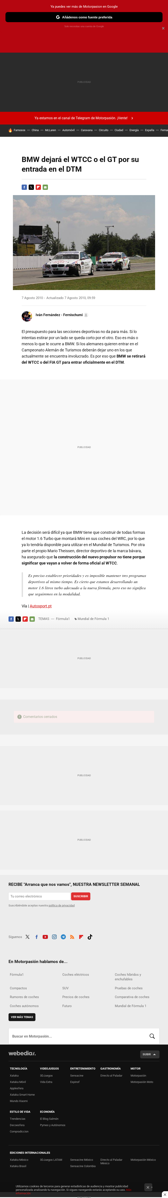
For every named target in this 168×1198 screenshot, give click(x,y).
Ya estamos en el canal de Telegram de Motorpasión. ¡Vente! (81, 118)
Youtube (45, 936)
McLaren (50, 130)
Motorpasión (138, 1075)
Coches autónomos (24, 1006)
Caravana (87, 130)
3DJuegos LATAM (51, 1159)
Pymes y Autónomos (52, 1125)
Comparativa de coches (132, 997)
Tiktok (89, 936)
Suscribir (81, 896)
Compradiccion (19, 1131)
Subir (147, 1054)
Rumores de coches (24, 997)
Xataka (14, 1075)
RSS (72, 936)
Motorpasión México (143, 1159)
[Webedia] (22, 1053)
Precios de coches (75, 997)
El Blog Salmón (49, 1118)
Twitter (31, 187)
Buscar (152, 1036)
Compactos (18, 988)
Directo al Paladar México (111, 1161)
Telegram (63, 936)
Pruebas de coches (129, 988)
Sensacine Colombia (83, 1166)
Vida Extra (46, 1082)
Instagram (54, 936)
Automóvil (68, 130)
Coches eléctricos (75, 975)
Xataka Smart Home (22, 1094)
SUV (65, 988)
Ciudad (119, 130)
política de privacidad (62, 905)
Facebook (24, 187)
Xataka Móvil (18, 1082)
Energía (134, 130)
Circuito (103, 130)
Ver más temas (22, 1017)
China (35, 130)
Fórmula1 (63, 619)
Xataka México (19, 1159)
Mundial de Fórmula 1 (93, 619)
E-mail (45, 187)
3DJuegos (46, 1075)
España (149, 130)
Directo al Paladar (111, 1075)
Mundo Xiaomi (19, 1101)
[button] (61, 315)
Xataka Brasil (18, 1166)
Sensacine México (81, 1159)
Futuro (67, 1006)
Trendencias (17, 1118)
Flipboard (38, 187)
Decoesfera (17, 1125)
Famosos (19, 130)
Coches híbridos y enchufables (128, 977)
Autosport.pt (41, 606)
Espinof (75, 1082)
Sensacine (76, 1075)
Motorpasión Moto (142, 1082)
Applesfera (16, 1088)
